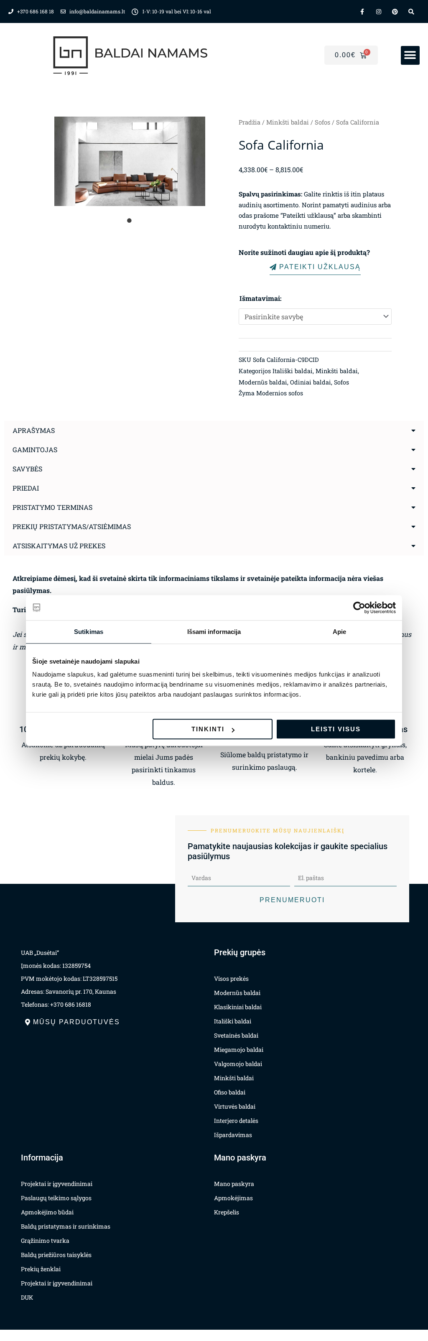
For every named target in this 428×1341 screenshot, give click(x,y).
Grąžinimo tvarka (45, 1240)
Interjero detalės (236, 1121)
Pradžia (249, 122)
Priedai (26, 487)
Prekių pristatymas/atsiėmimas (72, 526)
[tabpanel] (129, 161)
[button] (410, 55)
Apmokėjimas (233, 1198)
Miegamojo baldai (238, 1049)
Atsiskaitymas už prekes (59, 545)
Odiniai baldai (310, 382)
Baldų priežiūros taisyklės (56, 1255)
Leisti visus (336, 729)
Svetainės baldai (236, 1035)
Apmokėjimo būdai (47, 1212)
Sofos (322, 122)
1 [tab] (129, 220)
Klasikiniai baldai (238, 1007)
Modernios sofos (279, 393)
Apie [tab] (339, 631)
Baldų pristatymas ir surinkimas (65, 1226)
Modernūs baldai (263, 382)
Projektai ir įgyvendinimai (56, 1184)
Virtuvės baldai (234, 1106)
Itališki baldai (293, 371)
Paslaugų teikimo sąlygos (56, 1198)
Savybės (27, 468)
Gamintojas (35, 449)
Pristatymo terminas (52, 507)
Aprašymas (34, 430)
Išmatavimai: (260, 298)
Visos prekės (231, 978)
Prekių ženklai (41, 1269)
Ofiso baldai (229, 1092)
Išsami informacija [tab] (214, 631)
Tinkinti (207, 729)
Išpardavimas (233, 1135)
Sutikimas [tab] (88, 631)
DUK (27, 1297)
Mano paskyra (234, 1184)
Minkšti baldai (287, 122)
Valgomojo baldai (238, 1064)
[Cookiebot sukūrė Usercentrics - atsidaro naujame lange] (359, 607)
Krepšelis (226, 1212)
